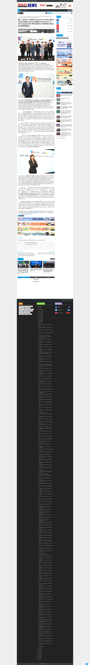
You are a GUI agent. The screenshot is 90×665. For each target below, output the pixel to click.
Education (22, 16)
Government (28, 309)
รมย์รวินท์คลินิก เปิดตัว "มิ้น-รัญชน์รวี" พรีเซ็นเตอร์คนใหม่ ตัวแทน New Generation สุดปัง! (66, 107)
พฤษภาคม (40, 320)
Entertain (26, 306)
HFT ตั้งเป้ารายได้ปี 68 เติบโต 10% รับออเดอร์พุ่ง (45, 619)
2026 (38, 306)
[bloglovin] (27, 1)
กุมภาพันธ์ (40, 646)
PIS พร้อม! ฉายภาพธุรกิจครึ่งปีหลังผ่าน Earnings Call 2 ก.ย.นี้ (42, 13)
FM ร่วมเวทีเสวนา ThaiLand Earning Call (44, 426)
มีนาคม (40, 323)
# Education (22, 215)
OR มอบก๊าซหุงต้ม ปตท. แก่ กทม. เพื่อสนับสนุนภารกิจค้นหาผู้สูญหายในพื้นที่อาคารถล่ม (66, 130)
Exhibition (21, 312)
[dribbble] (29, 1)
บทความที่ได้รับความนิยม (59, 92)
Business (30, 306)
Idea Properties (21, 309)
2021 (38, 654)
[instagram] (34, 1)
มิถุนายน (40, 318)
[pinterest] (26, 1)
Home (19, 16)
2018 (38, 659)
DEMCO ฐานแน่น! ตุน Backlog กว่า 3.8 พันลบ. (45, 364)
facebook (48, 277)
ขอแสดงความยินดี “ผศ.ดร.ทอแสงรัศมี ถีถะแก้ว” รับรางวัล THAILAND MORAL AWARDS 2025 (36, 269)
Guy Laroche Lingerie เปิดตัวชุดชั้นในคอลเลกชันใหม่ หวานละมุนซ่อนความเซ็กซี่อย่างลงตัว (66, 117)
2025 (38, 308)
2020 (38, 656)
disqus (36, 277)
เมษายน (40, 321)
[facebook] (22, 1)
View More (52, 258)
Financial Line (21, 306)
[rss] (31, 1)
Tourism (32, 309)
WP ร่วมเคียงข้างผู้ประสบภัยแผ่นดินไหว (44, 335)
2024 (38, 649)
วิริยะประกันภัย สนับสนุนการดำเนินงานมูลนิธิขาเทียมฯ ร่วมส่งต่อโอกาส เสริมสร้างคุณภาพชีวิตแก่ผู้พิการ (72, 13)
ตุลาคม (40, 312)
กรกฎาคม (40, 317)
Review (25, 10)
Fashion (25, 312)
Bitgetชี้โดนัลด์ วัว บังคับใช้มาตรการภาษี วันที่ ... (45, 352)
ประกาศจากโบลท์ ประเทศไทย (42, 412)
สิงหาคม (40, 315)
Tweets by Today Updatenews (61, 138)
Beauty (29, 312)
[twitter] (24, 1)
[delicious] (35, 1)
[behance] (32, 1)
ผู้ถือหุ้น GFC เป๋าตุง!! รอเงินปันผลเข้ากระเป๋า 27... (45, 631)
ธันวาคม (40, 309)
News (21, 10)
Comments (70, 92)
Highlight (64, 92)
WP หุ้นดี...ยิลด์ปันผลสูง (41, 553)
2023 (38, 651)
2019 (38, 657)
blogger (23, 277)
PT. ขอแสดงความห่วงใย (41, 469)
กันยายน (40, 314)
